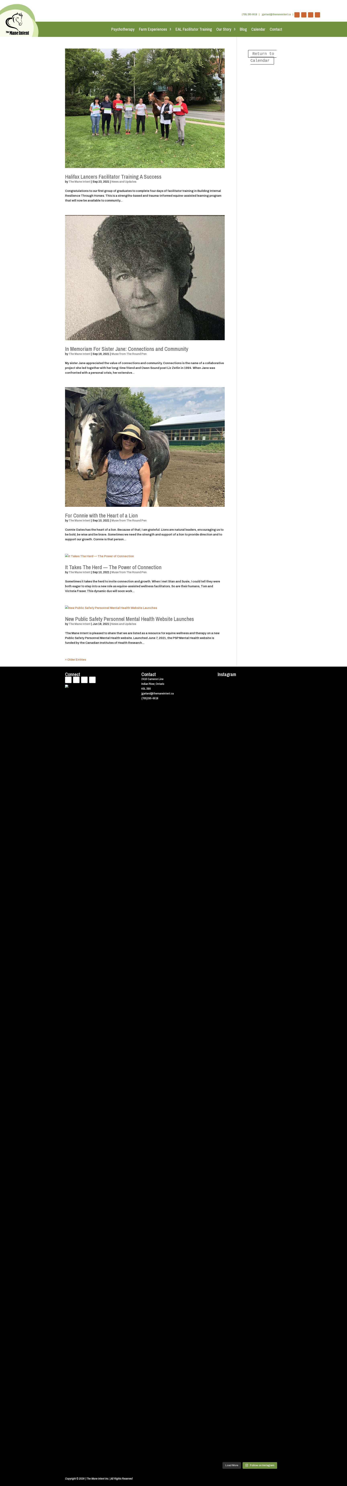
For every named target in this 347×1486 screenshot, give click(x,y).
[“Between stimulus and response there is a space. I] (241, 872)
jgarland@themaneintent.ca (276, 14)
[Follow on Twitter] (303, 14)
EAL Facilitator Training (194, 29)
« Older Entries (75, 659)
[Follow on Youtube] (310, 14)
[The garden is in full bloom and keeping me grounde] (241, 1100)
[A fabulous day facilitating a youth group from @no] (258, 1136)
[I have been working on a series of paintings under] (225, 1261)
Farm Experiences (153, 29)
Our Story (223, 29)
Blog (243, 29)
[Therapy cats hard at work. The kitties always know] (258, 720)
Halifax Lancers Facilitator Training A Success (113, 176)
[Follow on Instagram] (317, 14)
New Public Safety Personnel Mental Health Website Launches (129, 619)
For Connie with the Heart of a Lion (101, 515)
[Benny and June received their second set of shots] (225, 742)
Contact (276, 29)
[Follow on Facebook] (297, 14)
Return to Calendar (263, 57)
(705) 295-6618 (249, 14)
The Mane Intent (80, 181)
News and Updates (123, 181)
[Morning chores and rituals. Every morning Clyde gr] (274, 1215)
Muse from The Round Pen (129, 353)
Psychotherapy (123, 29)
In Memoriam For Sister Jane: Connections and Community (126, 348)
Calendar (258, 29)
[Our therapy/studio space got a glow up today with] (274, 790)
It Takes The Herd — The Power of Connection (113, 567)
